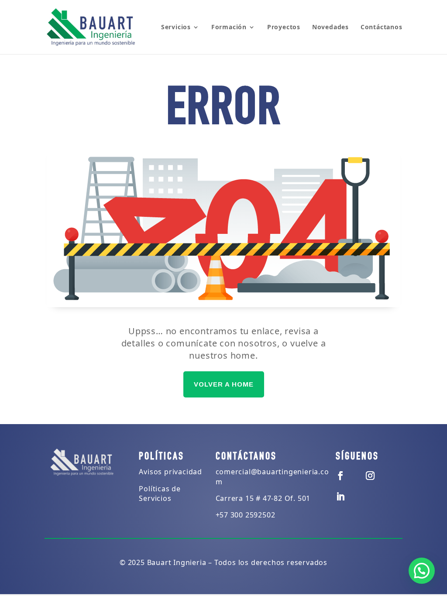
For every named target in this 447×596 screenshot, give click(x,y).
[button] (422, 571)
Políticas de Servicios (160, 493)
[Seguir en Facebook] (341, 475)
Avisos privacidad (170, 471)
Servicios (176, 27)
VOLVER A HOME (224, 384)
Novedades (330, 27)
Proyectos (283, 27)
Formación (229, 27)
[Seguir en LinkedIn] (341, 496)
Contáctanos (381, 27)
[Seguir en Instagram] (371, 475)
